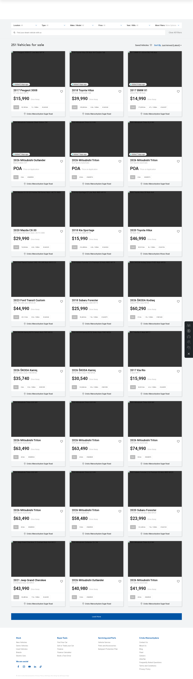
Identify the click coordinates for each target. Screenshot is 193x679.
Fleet (141, 652)
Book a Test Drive (64, 656)
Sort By (157, 45)
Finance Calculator (64, 652)
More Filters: (160, 25)
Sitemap (47, 676)
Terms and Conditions (147, 666)
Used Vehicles (21, 649)
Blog (141, 649)
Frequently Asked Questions (150, 662)
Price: (100, 25)
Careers (142, 656)
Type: (44, 25)
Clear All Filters (175, 32)
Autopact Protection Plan (108, 649)
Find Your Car (62, 642)
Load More (96, 616)
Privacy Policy (144, 669)
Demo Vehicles (22, 646)
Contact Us (143, 642)
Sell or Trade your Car (65, 646)
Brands (19, 652)
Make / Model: (76, 25)
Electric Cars (21, 656)
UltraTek (142, 659)
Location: (16, 25)
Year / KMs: (131, 25)
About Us (142, 646)
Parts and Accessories (107, 646)
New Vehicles (21, 642)
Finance (60, 649)
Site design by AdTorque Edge (60, 676)
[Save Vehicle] (61, 91)
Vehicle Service (104, 642)
